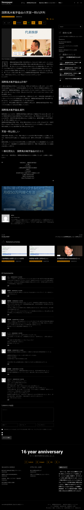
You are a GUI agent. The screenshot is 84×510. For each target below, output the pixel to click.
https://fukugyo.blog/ (15, 217)
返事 (8, 285)
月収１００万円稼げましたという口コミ (39, 474)
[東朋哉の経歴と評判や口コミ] (42, 251)
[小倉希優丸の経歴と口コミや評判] (14, 251)
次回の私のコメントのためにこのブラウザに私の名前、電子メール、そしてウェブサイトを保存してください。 (28, 429)
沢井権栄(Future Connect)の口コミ (68, 258)
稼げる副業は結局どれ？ (36, 470)
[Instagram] (78, 3)
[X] (81, 3)
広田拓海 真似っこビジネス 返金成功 (11, 478)
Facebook (30, 462)
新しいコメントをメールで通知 (10, 432)
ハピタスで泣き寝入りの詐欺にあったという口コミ (70, 37)
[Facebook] (74, 3)
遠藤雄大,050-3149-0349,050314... (10, 474)
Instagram (41, 462)
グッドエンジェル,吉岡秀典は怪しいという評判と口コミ (68, 237)
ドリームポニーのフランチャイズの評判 (68, 46)
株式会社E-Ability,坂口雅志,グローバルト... (12, 470)
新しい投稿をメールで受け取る (10, 434)
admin (12, 215)
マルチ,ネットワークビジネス (8, 16)
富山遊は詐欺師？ (6, 237)
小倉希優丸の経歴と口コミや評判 (13, 258)
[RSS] (48, 462)
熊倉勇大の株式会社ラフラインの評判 (68, 50)
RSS (51, 462)
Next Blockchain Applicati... (65, 42)
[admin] (6, 219)
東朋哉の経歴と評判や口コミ (39, 258)
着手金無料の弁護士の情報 (8, 482)
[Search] (80, 27)
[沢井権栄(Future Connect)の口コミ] (69, 251)
